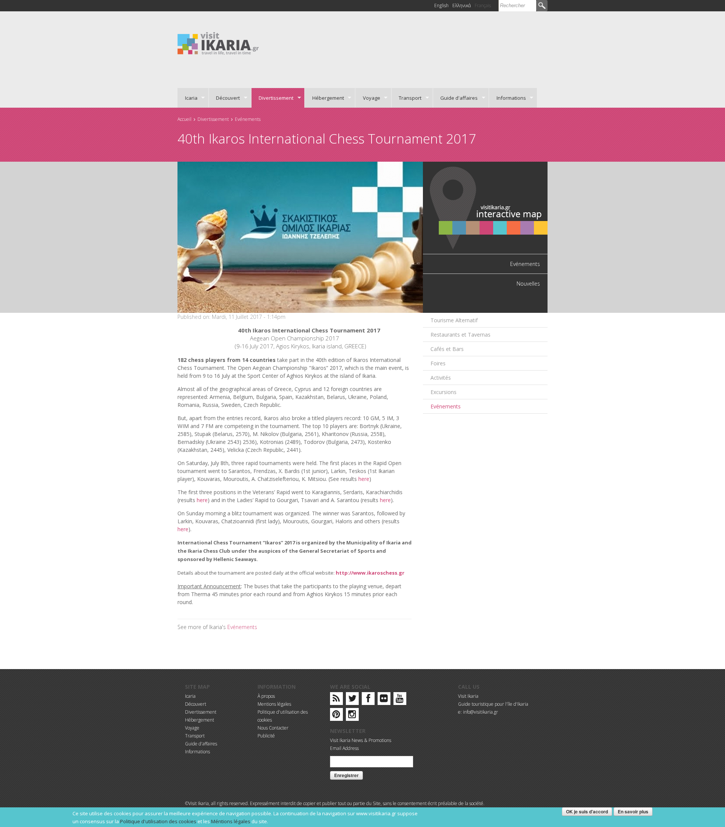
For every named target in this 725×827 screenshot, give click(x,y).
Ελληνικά (461, 5)
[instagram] (352, 716)
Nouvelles (528, 283)
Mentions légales (274, 704)
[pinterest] (336, 716)
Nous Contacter (273, 728)
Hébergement (324, 97)
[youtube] (400, 700)
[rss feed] (336, 700)
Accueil (184, 119)
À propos (266, 696)
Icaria (187, 97)
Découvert (224, 97)
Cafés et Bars (447, 348)
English (441, 5)
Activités (440, 377)
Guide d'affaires (455, 97)
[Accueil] (218, 42)
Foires (438, 363)
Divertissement (272, 97)
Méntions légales (230, 821)
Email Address (344, 748)
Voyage (367, 97)
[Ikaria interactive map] (485, 207)
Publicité (266, 736)
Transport (407, 97)
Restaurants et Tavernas (460, 334)
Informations (507, 97)
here (363, 478)
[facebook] (368, 700)
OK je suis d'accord (587, 811)
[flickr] (384, 700)
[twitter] (352, 700)
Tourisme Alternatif (454, 320)
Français (483, 5)
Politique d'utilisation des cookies (158, 821)
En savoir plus (633, 811)
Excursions (443, 392)
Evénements (248, 119)
